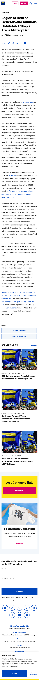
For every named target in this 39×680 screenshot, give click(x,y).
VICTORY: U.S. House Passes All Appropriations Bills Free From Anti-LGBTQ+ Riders (17, 461)
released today (28, 102)
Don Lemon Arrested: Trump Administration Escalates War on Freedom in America (16, 419)
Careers (19, 639)
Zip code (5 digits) (12, 578)
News (6, 12)
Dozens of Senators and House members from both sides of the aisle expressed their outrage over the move (19, 295)
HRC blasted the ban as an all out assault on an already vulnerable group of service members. (17, 194)
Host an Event (19, 652)
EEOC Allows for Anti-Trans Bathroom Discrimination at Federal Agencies (18, 377)
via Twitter (12, 176)
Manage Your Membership (19, 626)
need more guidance (9, 308)
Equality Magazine (19, 632)
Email (7, 569)
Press (20, 645)
